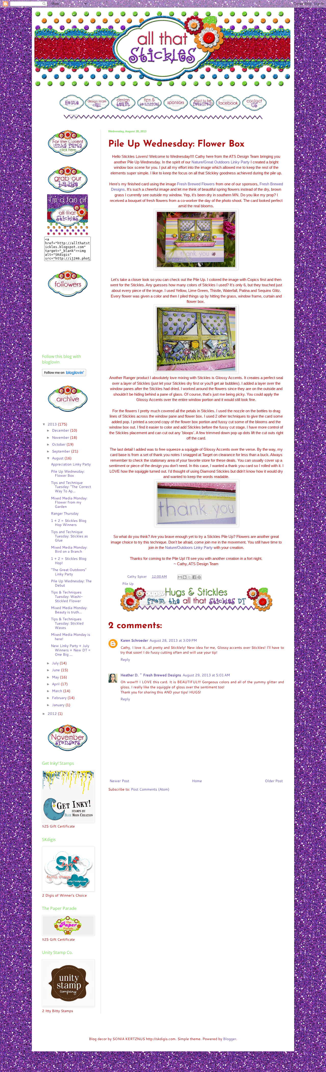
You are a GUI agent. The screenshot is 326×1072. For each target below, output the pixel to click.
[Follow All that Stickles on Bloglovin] (64, 375)
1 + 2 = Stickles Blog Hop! (68, 560)
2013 (53, 424)
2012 (53, 713)
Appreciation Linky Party (71, 464)
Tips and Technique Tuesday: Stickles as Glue (69, 536)
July (56, 663)
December (61, 430)
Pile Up (127, 583)
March (57, 690)
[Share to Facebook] (194, 577)
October (59, 444)
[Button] (71, 109)
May (56, 677)
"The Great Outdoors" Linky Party (68, 572)
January (58, 704)
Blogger (229, 1038)
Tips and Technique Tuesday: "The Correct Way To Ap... (71, 487)
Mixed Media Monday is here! (70, 636)
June (56, 670)
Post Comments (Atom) (150, 789)
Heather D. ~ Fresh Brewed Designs (150, 675)
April (56, 684)
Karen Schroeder (134, 640)
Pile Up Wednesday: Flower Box (68, 473)
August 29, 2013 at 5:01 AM (206, 675)
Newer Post (119, 780)
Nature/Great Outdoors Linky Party (221, 162)
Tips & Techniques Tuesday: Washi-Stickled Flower (67, 596)
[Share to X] (189, 577)
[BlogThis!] (184, 577)
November (61, 437)
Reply (125, 659)
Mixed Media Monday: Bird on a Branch (69, 549)
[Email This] (179, 577)
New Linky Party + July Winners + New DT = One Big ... (71, 650)
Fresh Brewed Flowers (196, 184)
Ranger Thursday (64, 513)
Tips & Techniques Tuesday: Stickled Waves (67, 623)
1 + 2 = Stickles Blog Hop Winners (68, 522)
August (58, 458)
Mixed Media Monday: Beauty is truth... (69, 610)
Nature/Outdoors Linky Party (189, 547)
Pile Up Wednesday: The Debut (71, 583)
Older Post (274, 780)
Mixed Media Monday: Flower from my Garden (69, 502)
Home (197, 780)
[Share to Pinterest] (199, 577)
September (61, 451)
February (59, 697)
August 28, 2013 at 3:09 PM (173, 640)
